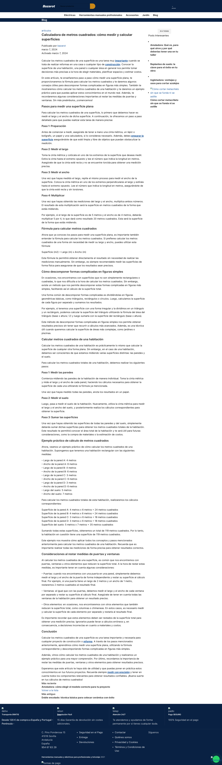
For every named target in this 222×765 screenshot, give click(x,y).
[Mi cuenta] (169, 6)
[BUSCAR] (92, 6)
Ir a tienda (164, 31)
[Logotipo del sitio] (49, 6)
